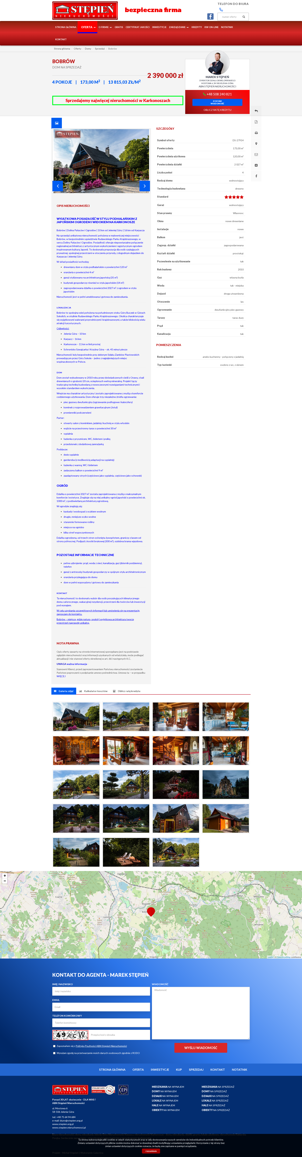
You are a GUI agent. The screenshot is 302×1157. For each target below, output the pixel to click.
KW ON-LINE (211, 27)
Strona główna (65, 27)
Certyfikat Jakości (138, 27)
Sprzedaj (196, 1069)
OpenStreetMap (283, 957)
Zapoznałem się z (92, 1045)
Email (56, 999)
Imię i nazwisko (62, 984)
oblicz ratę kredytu (217, 109)
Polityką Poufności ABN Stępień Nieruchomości (101, 1045)
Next (144, 186)
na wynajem (168, 1086)
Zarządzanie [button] (177, 27)
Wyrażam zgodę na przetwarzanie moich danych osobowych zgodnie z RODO (98, 1052)
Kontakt (61, 39)
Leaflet (271, 957)
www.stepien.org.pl (63, 1124)
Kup (179, 1069)
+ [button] (5, 875)
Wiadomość (160, 984)
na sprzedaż (218, 1086)
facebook (210, 16)
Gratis (119, 27)
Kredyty (197, 27)
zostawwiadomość (217, 102)
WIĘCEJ (61, 676)
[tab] (56, 123)
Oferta (138, 1069)
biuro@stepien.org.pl (71, 1120)
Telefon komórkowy (67, 1015)
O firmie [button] (104, 27)
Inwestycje (159, 27)
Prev (57, 186)
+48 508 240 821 (219, 94)
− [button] (5, 881)
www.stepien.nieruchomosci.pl (69, 1127)
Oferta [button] (87, 27)
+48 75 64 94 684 (66, 1117)
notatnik (227, 27)
